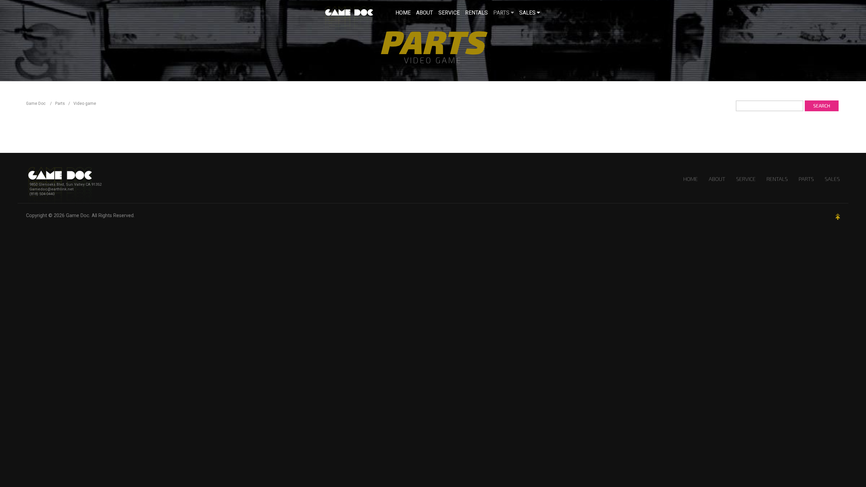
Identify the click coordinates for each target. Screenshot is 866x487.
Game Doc (77, 215)
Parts (806, 179)
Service (746, 179)
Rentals (777, 179)
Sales (832, 179)
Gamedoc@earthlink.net (51, 189)
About (717, 179)
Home (690, 179)
